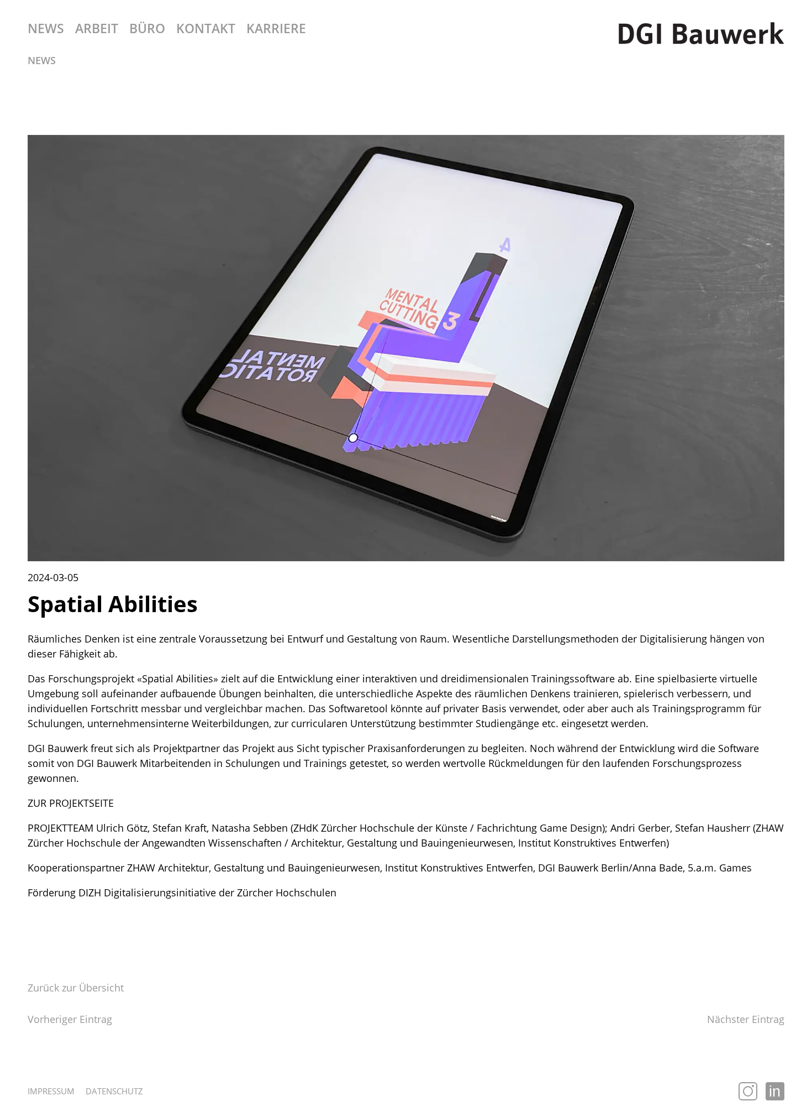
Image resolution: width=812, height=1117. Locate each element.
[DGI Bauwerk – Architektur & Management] (701, 33)
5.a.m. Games (720, 867)
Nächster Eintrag (745, 1019)
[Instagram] (748, 1091)
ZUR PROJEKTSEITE (71, 803)
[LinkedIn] (775, 1091)
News (42, 60)
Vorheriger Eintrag (70, 1019)
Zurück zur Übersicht (76, 987)
